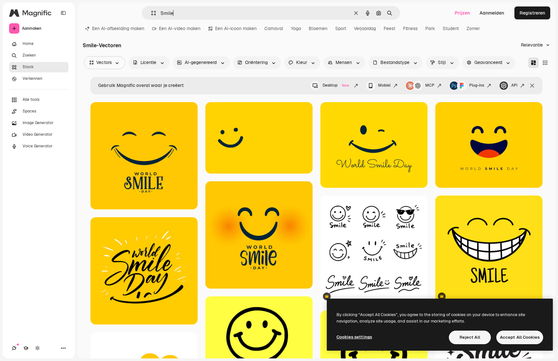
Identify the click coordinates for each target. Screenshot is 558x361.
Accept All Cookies (520, 337)
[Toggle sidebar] (63, 13)
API (514, 85)
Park (430, 28)
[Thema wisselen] (37, 348)
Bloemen (318, 28)
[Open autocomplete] (151, 13)
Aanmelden (492, 13)
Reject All (470, 337)
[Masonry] (533, 63)
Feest (389, 28)
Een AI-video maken (180, 28)
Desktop (336, 85)
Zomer (473, 28)
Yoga (296, 28)
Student (451, 28)
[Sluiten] (532, 85)
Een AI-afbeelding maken (118, 28)
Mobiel (384, 85)
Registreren (532, 13)
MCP (429, 85)
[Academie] (26, 348)
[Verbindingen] (14, 348)
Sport (340, 28)
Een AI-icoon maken (236, 28)
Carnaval (273, 28)
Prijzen (462, 13)
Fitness (410, 28)
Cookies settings (354, 337)
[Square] (545, 63)
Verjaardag (365, 28)
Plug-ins (476, 85)
